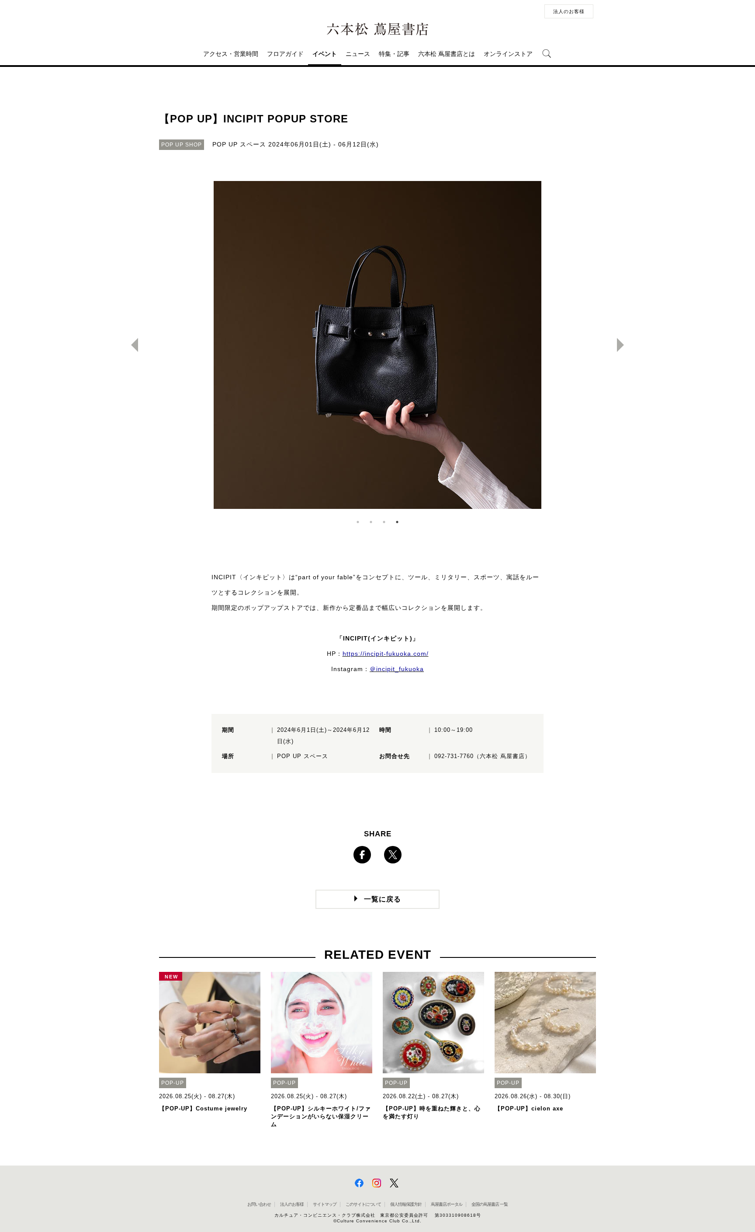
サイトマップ (324, 1204)
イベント (324, 53)
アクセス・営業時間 (230, 53)
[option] (377, 345)
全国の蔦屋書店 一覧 (489, 1204)
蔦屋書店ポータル (446, 1204)
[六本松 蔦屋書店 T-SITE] (377, 29)
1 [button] (357, 522)
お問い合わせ (259, 1204)
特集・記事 (394, 53)
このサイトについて (363, 1204)
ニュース (358, 53)
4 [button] (397, 522)
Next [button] (624, 345)
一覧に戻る (382, 899)
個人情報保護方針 (406, 1204)
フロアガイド (285, 53)
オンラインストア (508, 53)
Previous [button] (131, 345)
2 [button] (371, 522)
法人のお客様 (569, 11)
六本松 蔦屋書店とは (446, 53)
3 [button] (384, 522)
